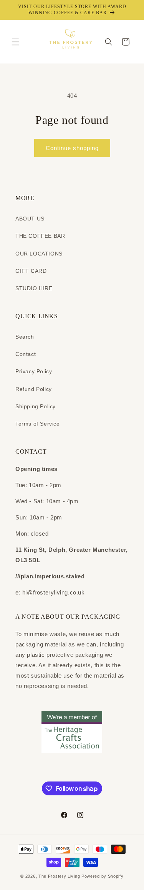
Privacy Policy (33, 371)
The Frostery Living (59, 876)
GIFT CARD (30, 271)
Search (24, 337)
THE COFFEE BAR (40, 236)
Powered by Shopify (102, 876)
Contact (25, 354)
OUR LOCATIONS (39, 253)
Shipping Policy (35, 406)
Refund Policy (33, 389)
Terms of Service (37, 424)
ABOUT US (30, 218)
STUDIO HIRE (34, 288)
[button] (15, 41)
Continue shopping (72, 148)
